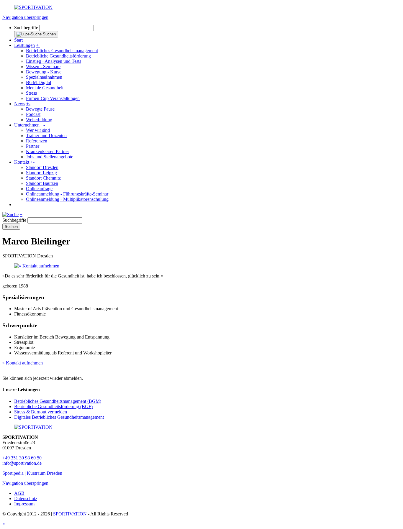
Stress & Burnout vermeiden (40, 411)
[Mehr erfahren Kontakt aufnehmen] (201, 266)
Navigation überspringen (25, 17)
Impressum (24, 503)
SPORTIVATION (70, 513)
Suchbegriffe (26, 27)
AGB (19, 493)
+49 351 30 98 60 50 (22, 457)
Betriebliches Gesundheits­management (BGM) (57, 401)
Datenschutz (25, 498)
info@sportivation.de (22, 463)
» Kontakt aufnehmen (22, 362)
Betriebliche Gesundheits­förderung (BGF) (53, 406)
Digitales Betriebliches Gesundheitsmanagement (59, 417)
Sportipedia (13, 473)
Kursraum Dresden (44, 473)
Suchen (11, 226)
